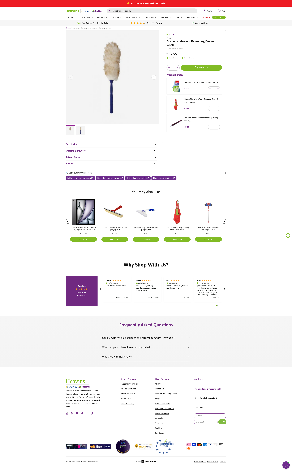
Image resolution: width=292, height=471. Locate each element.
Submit (222, 422)
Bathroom (115, 17)
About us (158, 384)
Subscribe (159, 423)
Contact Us (223, 462)
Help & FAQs (126, 399)
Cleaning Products (105, 28)
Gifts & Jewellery (132, 17)
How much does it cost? (164, 178)
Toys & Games (191, 17)
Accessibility (160, 418)
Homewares (149, 17)
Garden (70, 17)
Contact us (159, 389)
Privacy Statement (212, 462)
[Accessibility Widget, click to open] (288, 235)
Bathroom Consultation (164, 408)
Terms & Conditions (200, 462)
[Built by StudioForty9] (146, 462)
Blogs (157, 399)
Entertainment (85, 17)
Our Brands (159, 433)
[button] (100, 289)
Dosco (169, 38)
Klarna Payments (162, 413)
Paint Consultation (162, 403)
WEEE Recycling (127, 403)
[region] (163, 289)
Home (68, 28)
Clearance (206, 17)
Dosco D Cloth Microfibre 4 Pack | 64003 (201, 83)
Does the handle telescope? (110, 178)
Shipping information (129, 384)
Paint (177, 17)
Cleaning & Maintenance (89, 28)
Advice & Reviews (128, 394)
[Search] (109, 10)
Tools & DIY (164, 17)
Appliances (101, 17)
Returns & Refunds (128, 389)
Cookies (158, 428)
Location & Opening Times (166, 394)
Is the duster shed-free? (138, 178)
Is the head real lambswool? (80, 178)
